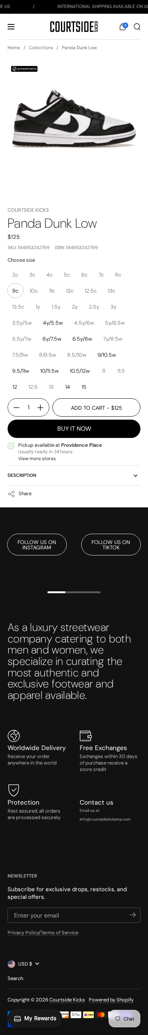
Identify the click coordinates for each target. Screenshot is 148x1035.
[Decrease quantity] (13, 407)
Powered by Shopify (111, 999)
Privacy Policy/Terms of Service (43, 932)
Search (15, 978)
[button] (122, 26)
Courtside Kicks (28, 210)
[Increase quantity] (43, 407)
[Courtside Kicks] (74, 27)
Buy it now (74, 429)
